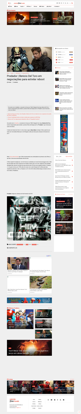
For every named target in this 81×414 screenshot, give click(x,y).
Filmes (29, 6)
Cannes (10, 386)
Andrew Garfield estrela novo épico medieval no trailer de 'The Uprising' (43, 325)
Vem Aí (34, 401)
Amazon (38, 332)
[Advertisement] (40, 36)
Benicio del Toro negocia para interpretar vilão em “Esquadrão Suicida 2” (24, 119)
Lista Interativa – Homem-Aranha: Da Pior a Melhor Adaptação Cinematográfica (40, 390)
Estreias (33, 403)
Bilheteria (40, 401)
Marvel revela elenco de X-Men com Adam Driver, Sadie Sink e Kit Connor (66, 109)
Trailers (42, 6)
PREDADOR (18, 73)
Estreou (35, 6)
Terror (10, 348)
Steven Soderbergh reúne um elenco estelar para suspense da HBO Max (24, 117)
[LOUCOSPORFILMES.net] (19, 4)
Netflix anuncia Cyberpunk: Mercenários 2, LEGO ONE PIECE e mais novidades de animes (18, 324)
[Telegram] (57, 3)
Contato (33, 408)
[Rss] (65, 3)
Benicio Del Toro (25, 73)
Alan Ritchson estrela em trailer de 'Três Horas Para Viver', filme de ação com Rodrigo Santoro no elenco (42, 314)
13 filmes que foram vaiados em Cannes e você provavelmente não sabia (17, 390)
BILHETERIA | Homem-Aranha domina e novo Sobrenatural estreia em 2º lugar (65, 79)
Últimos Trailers (13, 308)
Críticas (39, 403)
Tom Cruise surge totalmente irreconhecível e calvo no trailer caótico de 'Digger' (18, 21)
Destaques (12, 10)
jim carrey (58, 212)
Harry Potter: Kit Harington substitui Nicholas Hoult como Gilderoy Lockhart (65, 72)
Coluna (32, 386)
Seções (22, 6)
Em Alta (49, 6)
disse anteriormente (14, 156)
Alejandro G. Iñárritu (12, 17)
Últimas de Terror (60, 194)
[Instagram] (63, 3)
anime (10, 318)
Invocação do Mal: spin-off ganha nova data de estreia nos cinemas (63, 205)
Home (10, 6)
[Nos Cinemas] (29, 302)
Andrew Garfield (39, 322)
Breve (16, 6)
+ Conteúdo (56, 6)
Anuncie (39, 408)
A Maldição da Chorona (61, 201)
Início (8, 73)
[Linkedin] (67, 3)
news (12, 73)
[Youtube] (61, 3)
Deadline (17, 123)
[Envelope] (63, 400)
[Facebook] (59, 3)
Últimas (58, 67)
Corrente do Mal (59, 225)
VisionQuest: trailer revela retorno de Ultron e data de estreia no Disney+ (66, 94)
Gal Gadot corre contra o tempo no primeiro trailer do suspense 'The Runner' (43, 335)
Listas (10, 379)
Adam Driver (55, 18)
